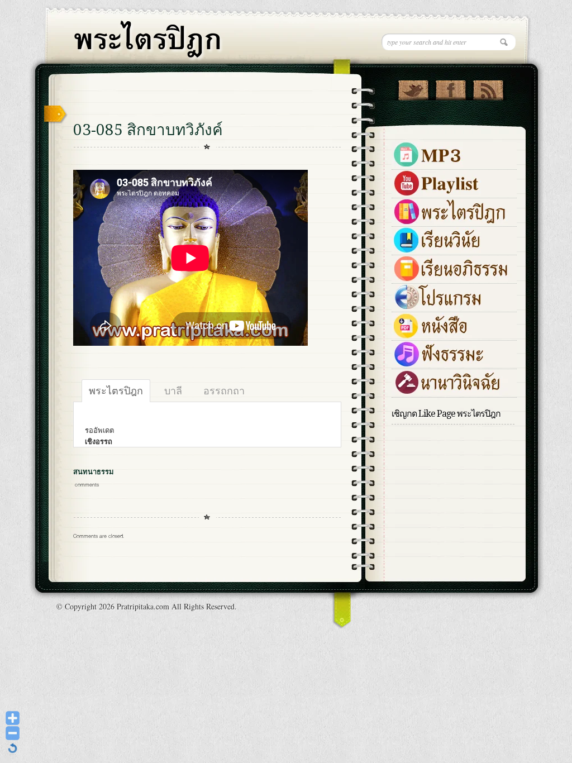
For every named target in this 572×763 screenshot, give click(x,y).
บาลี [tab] (173, 390)
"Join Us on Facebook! (450, 88)
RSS (488, 88)
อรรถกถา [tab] (224, 390)
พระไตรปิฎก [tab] (116, 390)
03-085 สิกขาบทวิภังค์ (148, 130)
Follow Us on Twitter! (413, 88)
